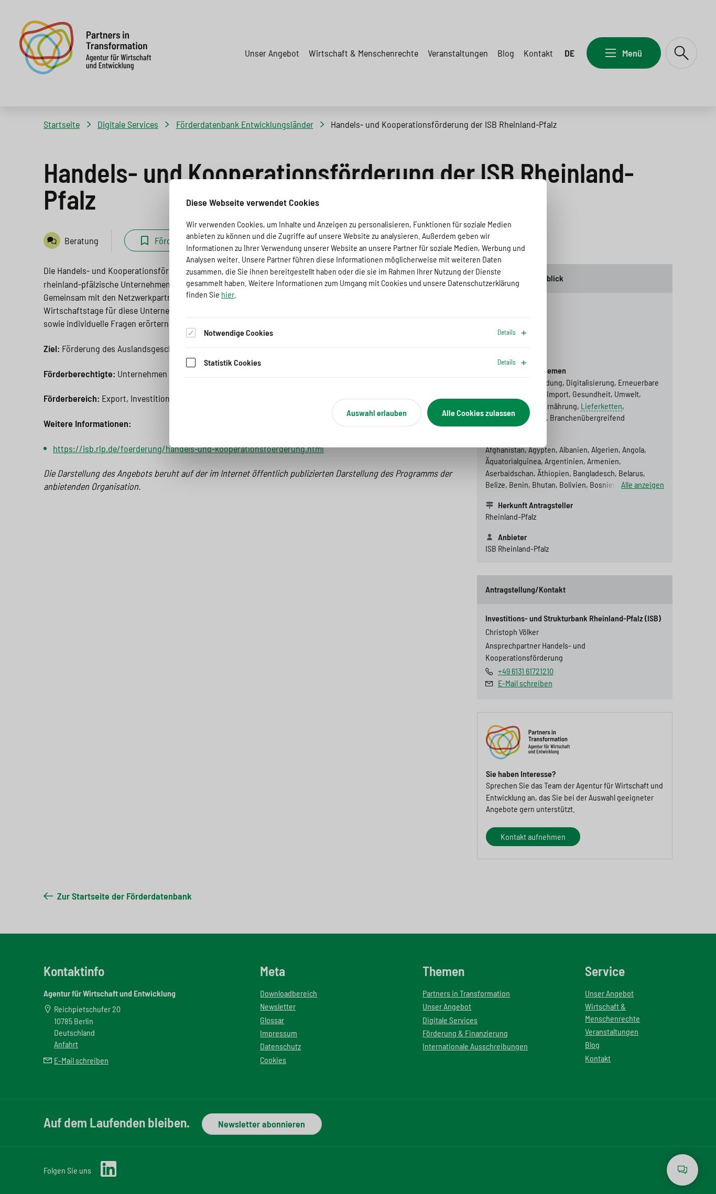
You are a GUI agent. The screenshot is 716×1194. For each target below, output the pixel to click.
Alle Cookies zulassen (478, 413)
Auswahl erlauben (376, 413)
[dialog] (358, 313)
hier (227, 294)
